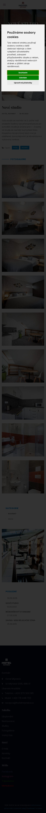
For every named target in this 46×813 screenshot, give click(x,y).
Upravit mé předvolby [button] (23, 83)
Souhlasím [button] (23, 73)
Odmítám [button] (23, 78)
